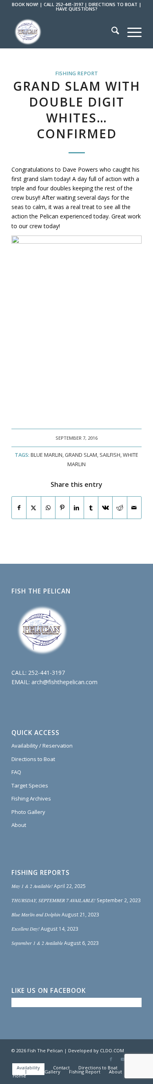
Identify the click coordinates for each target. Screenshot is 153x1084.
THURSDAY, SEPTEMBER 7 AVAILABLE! (53, 900)
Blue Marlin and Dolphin (35, 914)
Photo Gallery (28, 812)
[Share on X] (33, 508)
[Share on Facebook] (19, 508)
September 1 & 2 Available (37, 943)
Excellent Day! (25, 928)
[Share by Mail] (134, 508)
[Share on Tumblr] (91, 508)
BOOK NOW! (25, 4)
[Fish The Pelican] (63, 31)
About (18, 825)
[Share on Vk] (105, 508)
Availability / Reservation (42, 745)
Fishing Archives (31, 798)
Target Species (29, 785)
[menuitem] (111, 31)
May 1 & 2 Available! (32, 886)
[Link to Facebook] (111, 1059)
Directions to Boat (33, 759)
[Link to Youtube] (123, 1059)
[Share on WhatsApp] (48, 508)
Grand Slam (81, 454)
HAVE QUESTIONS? (77, 9)
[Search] (111, 31)
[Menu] (130, 31)
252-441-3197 (46, 672)
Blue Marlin (46, 454)
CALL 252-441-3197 (63, 4)
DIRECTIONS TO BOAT (113, 4)
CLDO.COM (112, 1050)
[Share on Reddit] (119, 508)
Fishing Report (76, 73)
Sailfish (110, 454)
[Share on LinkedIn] (77, 508)
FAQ (16, 772)
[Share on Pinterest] (62, 508)
